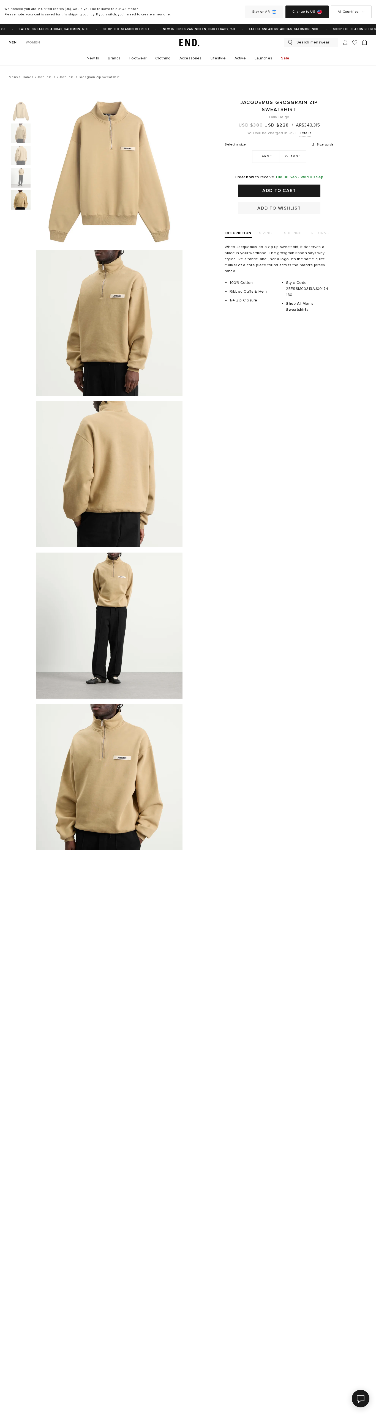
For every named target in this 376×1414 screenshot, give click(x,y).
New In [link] (93, 58)
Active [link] (240, 58)
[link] (188, 42)
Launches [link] (263, 58)
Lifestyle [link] (218, 58)
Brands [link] (114, 58)
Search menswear (312, 42)
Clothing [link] (162, 58)
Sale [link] (285, 58)
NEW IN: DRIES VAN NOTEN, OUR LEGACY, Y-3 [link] (193, 29)
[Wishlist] (354, 42)
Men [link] (13, 42)
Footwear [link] (137, 58)
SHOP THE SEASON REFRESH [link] (121, 29)
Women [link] (33, 42)
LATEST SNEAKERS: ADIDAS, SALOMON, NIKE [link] (49, 29)
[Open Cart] (364, 42)
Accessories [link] (190, 58)
